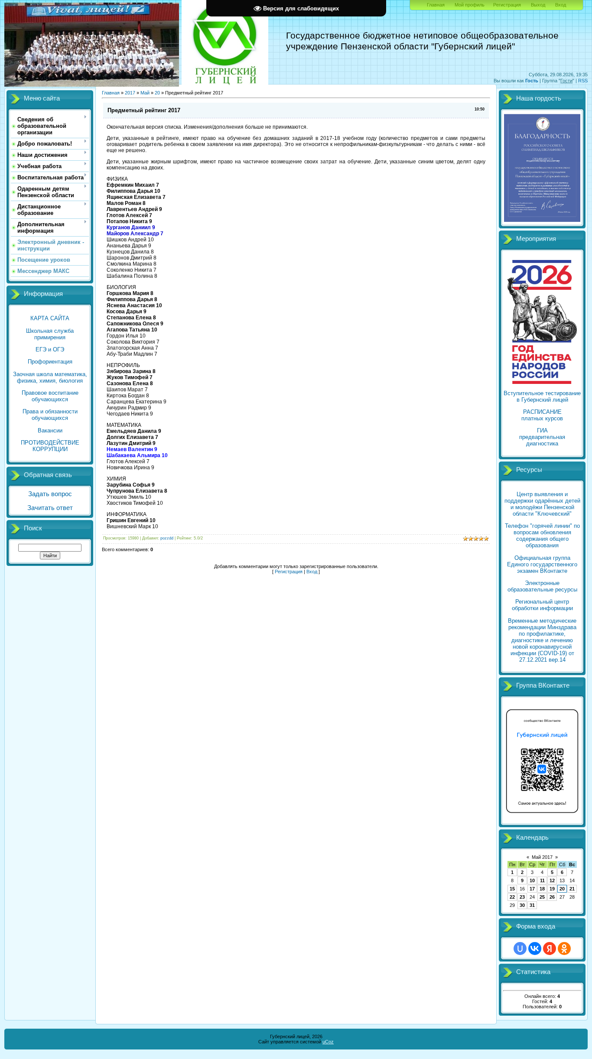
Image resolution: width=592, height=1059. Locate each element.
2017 (130, 92)
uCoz (328, 1041)
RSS (583, 80)
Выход (538, 4)
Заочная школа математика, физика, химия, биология (50, 377)
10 (532, 880)
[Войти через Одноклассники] (564, 948)
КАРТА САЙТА (49, 318)
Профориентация (50, 361)
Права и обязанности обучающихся (50, 414)
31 (532, 905)
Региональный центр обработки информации (542, 604)
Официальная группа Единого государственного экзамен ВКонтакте (542, 564)
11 (542, 880)
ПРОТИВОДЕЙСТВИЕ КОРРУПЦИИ (50, 445)
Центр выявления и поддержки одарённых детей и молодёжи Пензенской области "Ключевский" (542, 504)
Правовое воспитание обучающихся (50, 396)
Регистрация (507, 4)
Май (145, 92)
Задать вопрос (50, 494)
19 (552, 888)
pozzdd (166, 538)
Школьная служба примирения (50, 334)
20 (157, 92)
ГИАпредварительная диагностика (542, 437)
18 (542, 888)
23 (522, 897)
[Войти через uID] (520, 948)
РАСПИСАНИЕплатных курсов (542, 415)
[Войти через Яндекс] (549, 948)
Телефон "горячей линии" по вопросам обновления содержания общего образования (542, 536)
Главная (436, 4)
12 (552, 880)
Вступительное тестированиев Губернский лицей (542, 396)
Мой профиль (470, 4)
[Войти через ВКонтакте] (534, 948)
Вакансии (50, 430)
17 (532, 888)
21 (572, 888)
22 (512, 897)
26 (552, 897)
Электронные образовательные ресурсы (542, 586)
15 (512, 888)
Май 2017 (542, 857)
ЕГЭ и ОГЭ (50, 349)
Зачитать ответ (50, 507)
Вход (560, 4)
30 (522, 905)
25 (542, 897)
